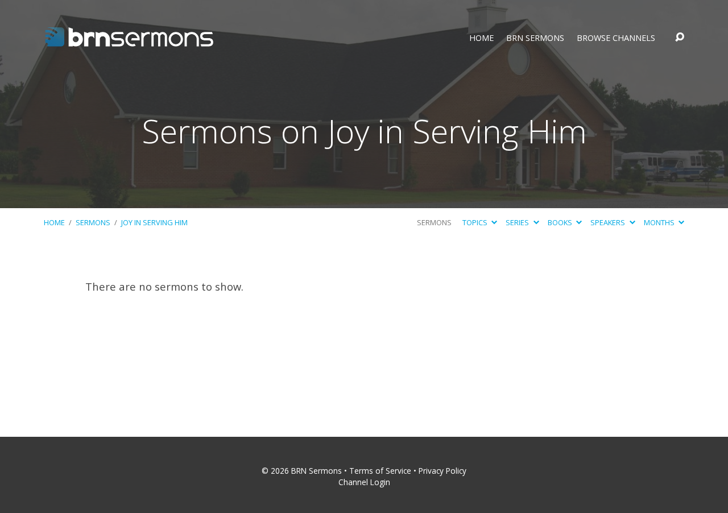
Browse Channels (616, 38)
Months (660, 222)
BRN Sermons (535, 38)
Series (518, 222)
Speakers (608, 222)
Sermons (93, 222)
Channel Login (364, 482)
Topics (475, 222)
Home (481, 38)
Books (561, 222)
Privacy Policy (442, 470)
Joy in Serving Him (154, 222)
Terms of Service (380, 470)
